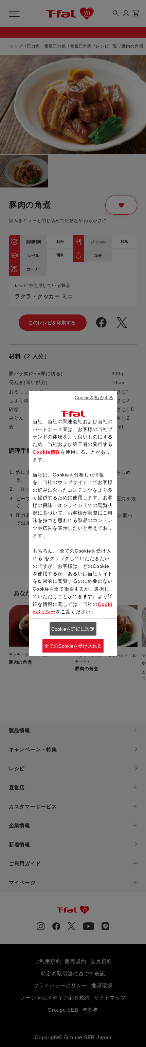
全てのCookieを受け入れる (73, 646)
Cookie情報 (46, 451)
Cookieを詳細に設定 (73, 629)
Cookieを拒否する (94, 397)
